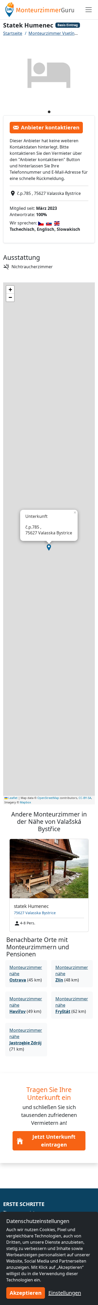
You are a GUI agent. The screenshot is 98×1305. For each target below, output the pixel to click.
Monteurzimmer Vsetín (51, 33)
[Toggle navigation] (88, 10)
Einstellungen (64, 1292)
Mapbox (25, 802)
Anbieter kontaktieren (50, 127)
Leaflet (13, 798)
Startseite (12, 33)
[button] (49, 547)
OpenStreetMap (48, 798)
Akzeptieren (26, 1292)
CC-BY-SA (85, 798)
